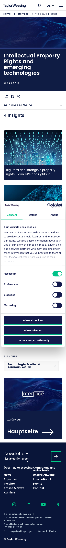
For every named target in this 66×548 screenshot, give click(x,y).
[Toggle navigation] (61, 5)
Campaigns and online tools (44, 469)
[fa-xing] (55, 504)
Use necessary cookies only (33, 340)
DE (49, 5)
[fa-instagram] (11, 504)
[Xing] (18, 96)
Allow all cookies (33, 320)
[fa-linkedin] (25, 504)
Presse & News (14, 488)
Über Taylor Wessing (18, 468)
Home (7, 14)
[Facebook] (12, 96)
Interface (22, 14)
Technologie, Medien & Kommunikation (23, 365)
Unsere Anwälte (44, 475)
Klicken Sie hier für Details (33, 155)
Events (37, 484)
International (42, 479)
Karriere (9, 492)
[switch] (57, 284)
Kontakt (38, 488)
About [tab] (54, 214)
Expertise (10, 479)
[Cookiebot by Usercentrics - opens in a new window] (47, 205)
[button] (39, 5)
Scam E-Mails (47, 531)
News (7, 475)
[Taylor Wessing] (14, 6)
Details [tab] (33, 214)
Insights (9, 484)
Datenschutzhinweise (17, 514)
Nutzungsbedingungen (18, 531)
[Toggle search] (39, 5)
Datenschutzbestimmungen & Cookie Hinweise (27, 519)
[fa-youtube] (40, 504)
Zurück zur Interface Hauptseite (33, 408)
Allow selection (33, 330)
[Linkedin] (6, 96)
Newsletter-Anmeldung (16, 456)
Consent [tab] (12, 214)
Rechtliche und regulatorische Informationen (23, 525)
